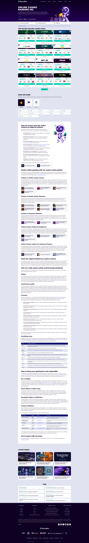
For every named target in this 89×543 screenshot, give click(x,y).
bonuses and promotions (27, 142)
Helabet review (44, 85)
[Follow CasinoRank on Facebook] (59, 524)
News (70, 1)
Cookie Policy (46, 541)
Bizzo (21, 513)
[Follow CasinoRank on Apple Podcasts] (70, 524)
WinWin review (62, 85)
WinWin (21, 511)
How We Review (67, 511)
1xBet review (62, 42)
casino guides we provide (41, 174)
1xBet (21, 508)
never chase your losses (47, 383)
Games (49, 1)
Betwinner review (44, 42)
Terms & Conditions (31, 541)
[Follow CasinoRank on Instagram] (61, 524)
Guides (65, 1)
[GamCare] (35, 533)
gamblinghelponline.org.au (41, 428)
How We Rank (67, 513)
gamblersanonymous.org (41, 417)
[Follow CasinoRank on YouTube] (65, 524)
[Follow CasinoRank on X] (63, 524)
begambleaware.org (40, 422)
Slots (34, 513)
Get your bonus (26, 40)
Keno (34, 509)
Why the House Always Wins (52, 508)
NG (19, 524)
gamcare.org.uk (39, 425)
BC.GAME (21, 509)
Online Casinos (43, 1)
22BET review (44, 56)
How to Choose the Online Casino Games (51, 509)
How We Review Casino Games (34, 514)
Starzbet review (26, 85)
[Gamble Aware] (55, 533)
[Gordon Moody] (43, 533)
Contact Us (67, 509)
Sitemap (60, 541)
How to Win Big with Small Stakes (52, 511)
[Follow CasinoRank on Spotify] (68, 524)
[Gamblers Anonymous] (28, 533)
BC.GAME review (26, 56)
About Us (67, 508)
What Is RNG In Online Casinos (51, 513)
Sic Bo (35, 511)
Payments (60, 1)
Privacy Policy (67, 514)
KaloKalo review (62, 56)
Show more (44, 89)
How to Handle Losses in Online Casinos (52, 514)
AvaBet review (26, 42)
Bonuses (54, 1)
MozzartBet (21, 514)
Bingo (35, 508)
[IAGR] (23, 533)
